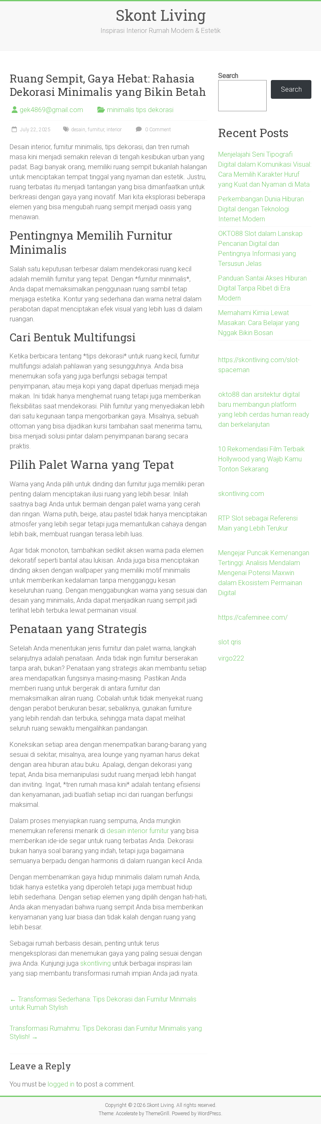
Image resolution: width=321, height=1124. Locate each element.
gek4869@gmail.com (51, 110)
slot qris (229, 642)
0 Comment (157, 130)
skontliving (95, 963)
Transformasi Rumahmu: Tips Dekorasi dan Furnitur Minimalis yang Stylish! (106, 1032)
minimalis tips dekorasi (140, 110)
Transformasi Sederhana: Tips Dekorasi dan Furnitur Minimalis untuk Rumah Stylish (103, 1003)
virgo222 (231, 658)
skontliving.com (241, 494)
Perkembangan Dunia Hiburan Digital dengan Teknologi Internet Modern (261, 209)
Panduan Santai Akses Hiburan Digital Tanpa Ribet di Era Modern (262, 288)
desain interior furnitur (138, 831)
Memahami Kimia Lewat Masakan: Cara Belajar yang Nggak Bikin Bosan (258, 323)
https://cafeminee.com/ (253, 617)
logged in (61, 1084)
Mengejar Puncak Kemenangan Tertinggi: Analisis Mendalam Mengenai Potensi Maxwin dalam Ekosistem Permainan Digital (263, 573)
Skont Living (161, 15)
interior (114, 130)
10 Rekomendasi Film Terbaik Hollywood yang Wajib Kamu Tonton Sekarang (261, 459)
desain (78, 130)
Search (228, 76)
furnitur (96, 130)
